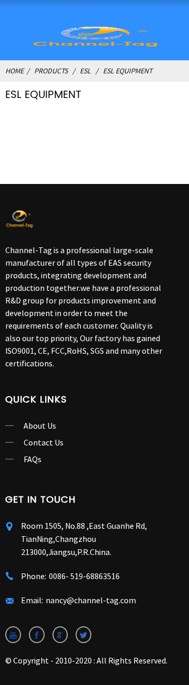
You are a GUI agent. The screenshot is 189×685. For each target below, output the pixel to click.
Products (51, 70)
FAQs (32, 459)
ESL (85, 70)
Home (14, 70)
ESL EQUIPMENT (127, 70)
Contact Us (44, 442)
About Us (40, 425)
